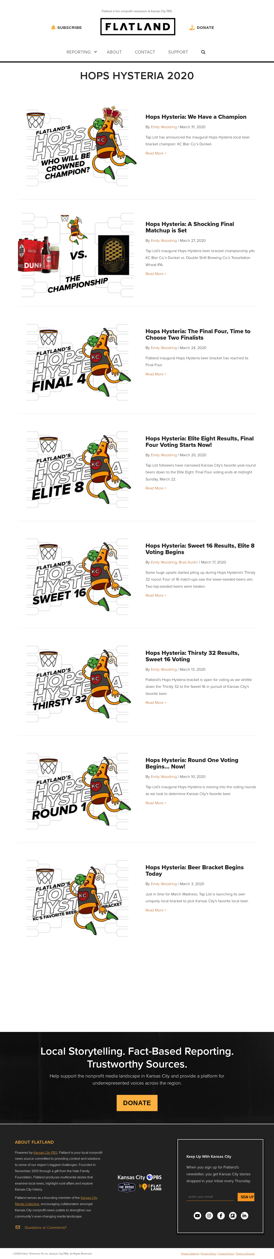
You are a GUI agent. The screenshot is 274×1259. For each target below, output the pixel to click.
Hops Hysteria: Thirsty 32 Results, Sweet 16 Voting (192, 656)
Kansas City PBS (45, 1152)
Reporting (79, 52)
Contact (145, 52)
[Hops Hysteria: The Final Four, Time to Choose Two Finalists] (77, 362)
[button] (95, 52)
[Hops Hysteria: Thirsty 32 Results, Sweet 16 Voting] (77, 684)
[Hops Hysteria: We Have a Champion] (77, 148)
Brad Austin (188, 562)
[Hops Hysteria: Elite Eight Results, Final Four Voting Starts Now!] (77, 469)
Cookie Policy (226, 1253)
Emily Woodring (164, 126)
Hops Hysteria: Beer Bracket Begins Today (195, 870)
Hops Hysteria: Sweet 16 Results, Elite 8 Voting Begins (200, 548)
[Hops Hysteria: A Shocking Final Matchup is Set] (77, 255)
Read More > (156, 153)
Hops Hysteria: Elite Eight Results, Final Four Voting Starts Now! (200, 441)
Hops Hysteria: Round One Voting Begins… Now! (192, 763)
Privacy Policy (208, 1253)
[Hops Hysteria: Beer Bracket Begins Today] (77, 898)
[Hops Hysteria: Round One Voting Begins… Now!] (77, 791)
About (114, 52)
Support (178, 52)
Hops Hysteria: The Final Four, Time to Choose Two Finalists (198, 334)
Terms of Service (245, 1253)
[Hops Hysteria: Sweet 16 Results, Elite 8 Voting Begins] (77, 577)
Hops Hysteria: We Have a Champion (196, 116)
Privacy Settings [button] (190, 1253)
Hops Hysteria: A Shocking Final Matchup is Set (190, 227)
